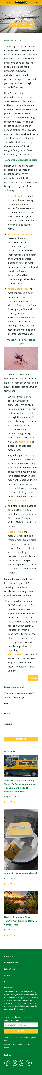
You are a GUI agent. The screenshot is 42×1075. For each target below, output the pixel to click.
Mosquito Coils (15, 531)
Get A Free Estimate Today (21, 25)
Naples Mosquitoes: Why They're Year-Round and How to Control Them (20, 921)
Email (7, 714)
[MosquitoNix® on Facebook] (7, 1063)
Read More (10, 802)
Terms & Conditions (11, 1037)
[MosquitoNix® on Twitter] (21, 1063)
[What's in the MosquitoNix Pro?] (21, 839)
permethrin (24, 441)
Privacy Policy (25, 1037)
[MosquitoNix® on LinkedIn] (29, 1063)
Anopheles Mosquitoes (20, 234)
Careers (7, 976)
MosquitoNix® (15, 1044)
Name (7, 703)
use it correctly (20, 500)
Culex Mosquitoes (17, 196)
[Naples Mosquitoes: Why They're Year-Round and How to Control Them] (21, 902)
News (6, 982)
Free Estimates (9, 956)
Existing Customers (11, 963)
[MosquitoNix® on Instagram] (14, 1063)
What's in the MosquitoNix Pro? (20, 873)
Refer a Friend (9, 969)
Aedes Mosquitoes (17, 288)
